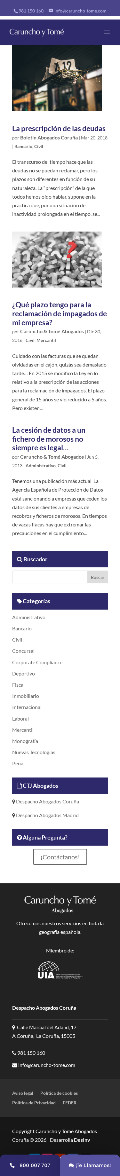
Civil (38, 146)
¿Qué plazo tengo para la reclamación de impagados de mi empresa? (59, 313)
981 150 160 (31, 10)
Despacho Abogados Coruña (47, 801)
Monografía (25, 741)
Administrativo (41, 465)
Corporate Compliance (37, 662)
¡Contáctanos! (60, 857)
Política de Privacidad (34, 1103)
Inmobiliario (25, 696)
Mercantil (46, 340)
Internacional (27, 707)
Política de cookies (59, 1093)
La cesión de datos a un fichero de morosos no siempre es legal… (48, 438)
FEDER (69, 1103)
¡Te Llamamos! (93, 1165)
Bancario (23, 146)
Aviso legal (22, 1093)
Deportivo (23, 673)
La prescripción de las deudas (59, 128)
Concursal (23, 651)
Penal (18, 763)
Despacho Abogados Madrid (47, 815)
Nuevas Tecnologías (33, 752)
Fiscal (18, 685)
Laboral (20, 718)
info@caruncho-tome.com (46, 1065)
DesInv (81, 1140)
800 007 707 (35, 1165)
